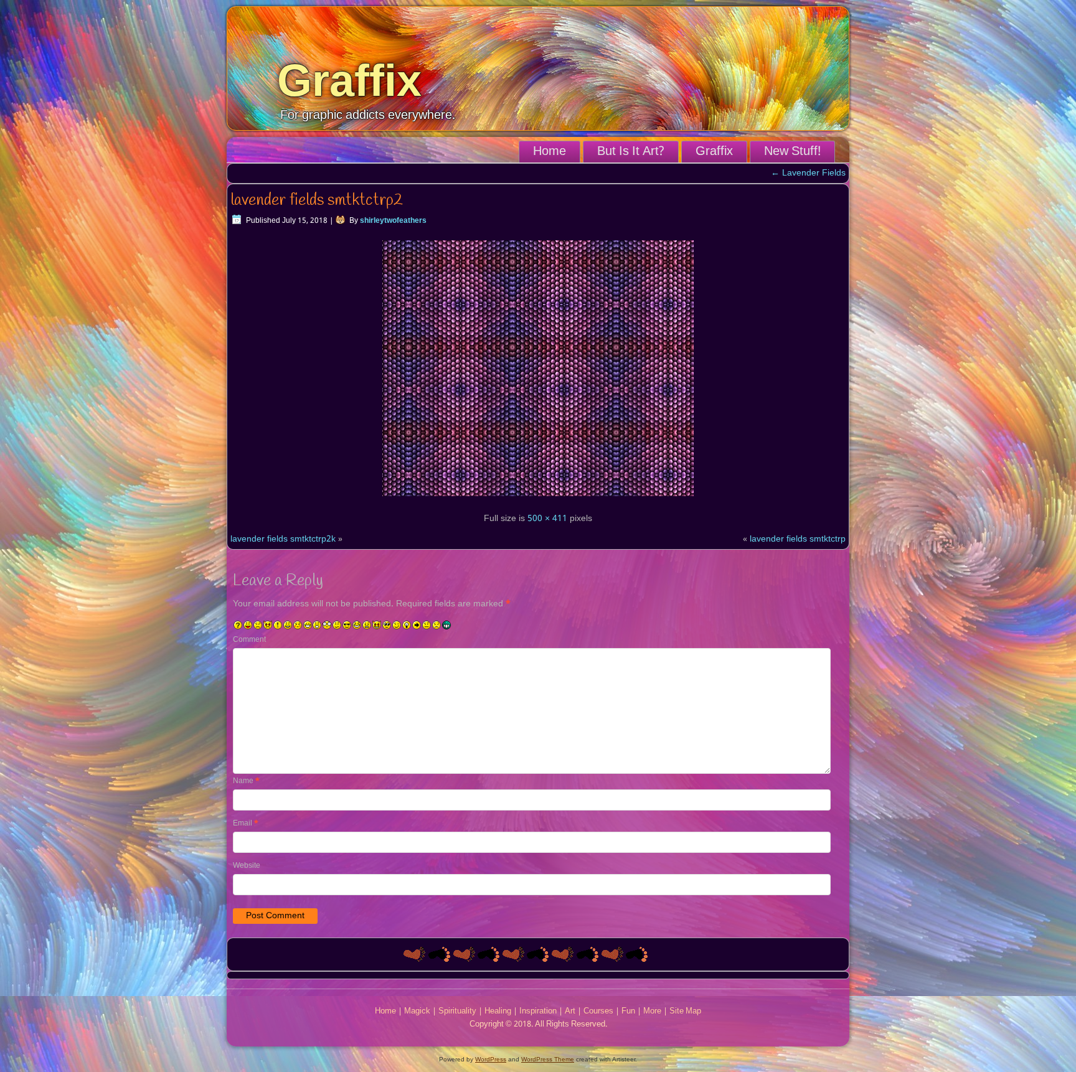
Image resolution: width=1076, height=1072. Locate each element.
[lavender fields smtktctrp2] (538, 498)
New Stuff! (792, 151)
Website (246, 866)
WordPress (490, 1059)
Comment (249, 640)
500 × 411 (547, 518)
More (652, 1011)
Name (246, 781)
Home (549, 151)
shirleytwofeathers (393, 221)
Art (570, 1011)
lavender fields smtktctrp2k (283, 539)
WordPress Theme (547, 1059)
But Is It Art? (630, 151)
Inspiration (538, 1011)
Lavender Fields (808, 173)
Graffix (349, 80)
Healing (497, 1011)
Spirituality (457, 1011)
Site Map (685, 1011)
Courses (598, 1011)
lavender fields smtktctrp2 (316, 200)
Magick (417, 1011)
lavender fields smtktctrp (798, 539)
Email (245, 823)
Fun (628, 1011)
